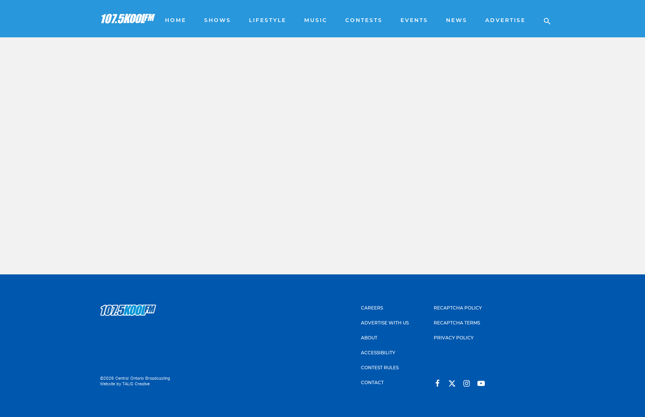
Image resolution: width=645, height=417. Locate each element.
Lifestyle (267, 21)
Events (414, 21)
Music (315, 21)
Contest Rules (380, 368)
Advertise (505, 21)
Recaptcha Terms (457, 323)
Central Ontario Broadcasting (142, 378)
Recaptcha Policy (458, 308)
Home (175, 21)
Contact (372, 383)
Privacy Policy (454, 338)
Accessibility (378, 353)
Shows (217, 21)
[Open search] (543, 19)
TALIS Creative (136, 384)
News (456, 21)
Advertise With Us (385, 323)
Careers (372, 308)
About (369, 338)
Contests (364, 21)
